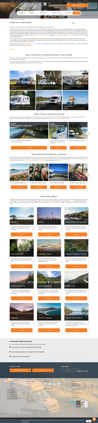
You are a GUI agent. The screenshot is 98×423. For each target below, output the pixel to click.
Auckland (56, 35)
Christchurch (61, 35)
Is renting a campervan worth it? (21, 356)
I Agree (88, 421)
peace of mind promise (30, 43)
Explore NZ (36, 5)
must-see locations (28, 160)
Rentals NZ (18, 1)
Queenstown (69, 35)
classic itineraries (40, 160)
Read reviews (12, 49)
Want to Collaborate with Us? (16, 398)
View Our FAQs (75, 395)
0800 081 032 (82, 371)
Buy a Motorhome (14, 396)
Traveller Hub (12, 392)
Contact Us (12, 394)
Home (11, 19)
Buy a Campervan (33, 1)
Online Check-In (68, 1)
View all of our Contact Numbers (79, 389)
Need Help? (85, 1)
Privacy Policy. (26, 421)
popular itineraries (57, 118)
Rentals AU (12, 1)
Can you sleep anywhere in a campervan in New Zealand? (28, 352)
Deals (31, 5)
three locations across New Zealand (42, 35)
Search (77, 13)
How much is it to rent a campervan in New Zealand (26, 347)
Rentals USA (25, 1)
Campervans (26, 5)
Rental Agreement (75, 397)
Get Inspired (12, 388)
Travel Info (50, 5)
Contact (56, 5)
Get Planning (43, 5)
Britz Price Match (77, 1)
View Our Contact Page (77, 393)
